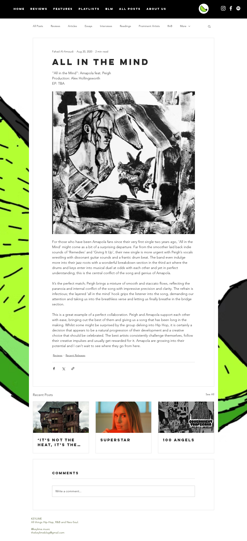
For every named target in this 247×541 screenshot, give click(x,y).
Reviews (55, 26)
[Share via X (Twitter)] (63, 368)
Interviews (106, 26)
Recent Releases (75, 355)
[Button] (203, 8)
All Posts (38, 26)
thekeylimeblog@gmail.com (47, 532)
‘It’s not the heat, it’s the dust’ (57, 442)
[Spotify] (238, 8)
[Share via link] (73, 368)
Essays (88, 26)
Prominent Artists (149, 26)
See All (210, 394)
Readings (125, 26)
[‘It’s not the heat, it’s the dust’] (61, 417)
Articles (72, 26)
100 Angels (179, 439)
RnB (169, 26)
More (183, 26)
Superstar (115, 439)
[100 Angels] (186, 417)
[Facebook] (231, 8)
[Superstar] (123, 417)
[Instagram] (223, 8)
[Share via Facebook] (54, 368)
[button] (209, 26)
